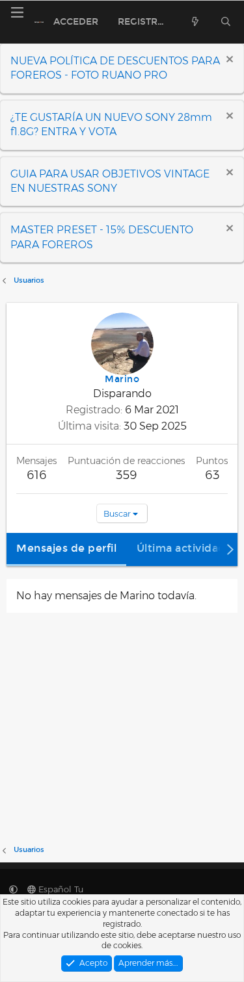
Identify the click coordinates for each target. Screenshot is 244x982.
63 (212, 475)
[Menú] (17, 12)
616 (37, 475)
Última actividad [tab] (181, 548)
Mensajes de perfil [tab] (66, 548)
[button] (13, 889)
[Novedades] (195, 22)
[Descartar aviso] (228, 61)
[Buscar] (226, 22)
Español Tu (59, 889)
